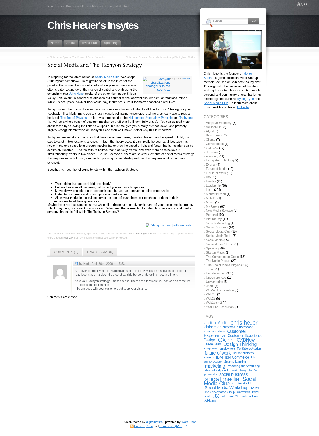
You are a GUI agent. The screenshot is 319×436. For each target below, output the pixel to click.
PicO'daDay (214, 219)
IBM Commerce (237, 357)
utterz (210, 286)
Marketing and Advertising (244, 366)
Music (210, 202)
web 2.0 (234, 396)
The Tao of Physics (73, 117)
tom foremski (243, 392)
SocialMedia (214, 240)
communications (214, 331)
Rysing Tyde (245, 99)
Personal (212, 214)
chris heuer (243, 322)
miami (234, 370)
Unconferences (216, 277)
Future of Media (216, 169)
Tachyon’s (186, 117)
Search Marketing (218, 223)
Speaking (212, 248)
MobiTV (211, 198)
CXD (231, 340)
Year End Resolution (220, 307)
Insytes (211, 181)
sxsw (255, 388)
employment (227, 348)
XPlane (210, 400)
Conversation (215, 144)
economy (212, 156)
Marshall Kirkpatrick (216, 370)
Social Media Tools (219, 235)
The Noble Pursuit (218, 260)
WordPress (188, 422)
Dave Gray (212, 344)
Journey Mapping (235, 361)
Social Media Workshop (226, 387)
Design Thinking (240, 344)
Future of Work (216, 173)
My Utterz (212, 206)
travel (255, 392)
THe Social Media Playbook (225, 265)
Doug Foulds (210, 348)
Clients (210, 139)
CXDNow (212, 148)
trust (207, 396)
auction (210, 323)
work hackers (249, 396)
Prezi (256, 370)
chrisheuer (212, 327)
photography (245, 370)
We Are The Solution (220, 290)
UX (215, 396)
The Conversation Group (222, 256)
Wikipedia (186, 78)
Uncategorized (143, 233)
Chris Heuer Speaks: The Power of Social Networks (77, 57)
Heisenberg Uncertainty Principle (150, 117)
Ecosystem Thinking (220, 160)
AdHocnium (214, 127)
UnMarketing (214, 281)
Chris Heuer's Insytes (92, 25)
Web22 (210, 298)
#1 (76, 263)
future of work (218, 353)
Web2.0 (211, 294)
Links (209, 190)
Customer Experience (225, 333)
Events (211, 164)
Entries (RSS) (143, 426)
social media (222, 379)
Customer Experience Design (233, 337)
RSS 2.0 (68, 237)
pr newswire (210, 374)
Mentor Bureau (216, 194)
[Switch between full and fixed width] (305, 4)
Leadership (213, 185)
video (224, 396)
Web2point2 (214, 302)
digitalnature (154, 422)
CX (222, 340)
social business (233, 374)
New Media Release (219, 210)
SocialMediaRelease (220, 244)
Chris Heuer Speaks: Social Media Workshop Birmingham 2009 (159, 57)
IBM (209, 177)
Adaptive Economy (219, 123)
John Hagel (76, 93)
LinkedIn (243, 107)
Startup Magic (215, 252)
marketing (215, 366)
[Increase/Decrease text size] (300, 4)
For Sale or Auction (249, 348)
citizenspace (245, 327)
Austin (222, 323)
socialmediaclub (242, 383)
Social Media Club (107, 77)
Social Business (217, 227)
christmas (229, 327)
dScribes (212, 152)
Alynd (210, 131)
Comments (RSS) (171, 426)
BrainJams (213, 135)
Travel (210, 269)
